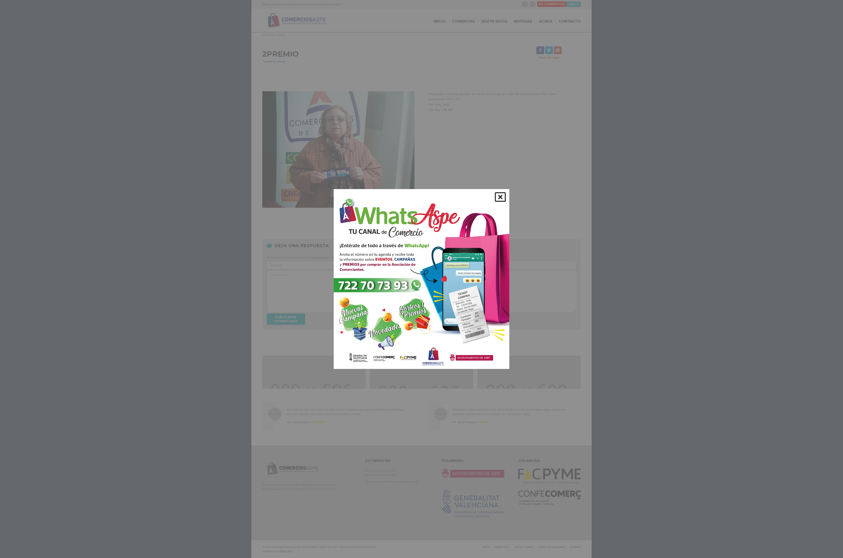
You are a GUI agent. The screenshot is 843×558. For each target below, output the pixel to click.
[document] (421, 279)
